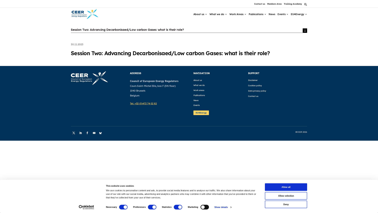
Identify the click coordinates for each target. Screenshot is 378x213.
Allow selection (286, 196)
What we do (199, 85)
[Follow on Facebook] (87, 132)
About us (197, 80)
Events (282, 14)
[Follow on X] (73, 132)
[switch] (152, 207)
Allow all (286, 187)
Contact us (259, 4)
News (272, 14)
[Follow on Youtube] (94, 132)
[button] (305, 5)
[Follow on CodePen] (100, 133)
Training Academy (293, 4)
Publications (199, 95)
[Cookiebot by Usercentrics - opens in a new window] (86, 207)
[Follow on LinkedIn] (80, 132)
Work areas (198, 90)
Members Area (274, 4)
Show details (221, 207)
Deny (286, 204)
